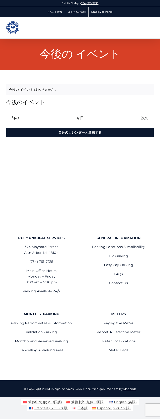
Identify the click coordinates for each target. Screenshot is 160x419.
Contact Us (118, 283)
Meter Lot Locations (118, 341)
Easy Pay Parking (118, 265)
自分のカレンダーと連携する (80, 132)
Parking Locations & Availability (118, 247)
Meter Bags (118, 350)
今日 (80, 118)
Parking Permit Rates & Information (41, 323)
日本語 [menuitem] (83, 408)
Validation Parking (41, 332)
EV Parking (118, 256)
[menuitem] (42, 402)
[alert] (80, 89)
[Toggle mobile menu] (152, 27)
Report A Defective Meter (118, 332)
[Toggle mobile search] (144, 27)
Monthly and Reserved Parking (41, 341)
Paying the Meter (119, 323)
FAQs (118, 274)
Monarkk (129, 389)
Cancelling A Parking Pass (42, 350)
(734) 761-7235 (89, 3)
